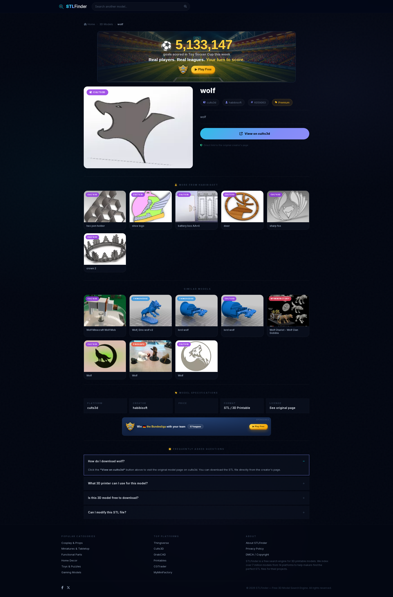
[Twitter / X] (68, 587)
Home (91, 24)
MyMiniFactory (163, 572)
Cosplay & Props (72, 542)
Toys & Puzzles (71, 566)
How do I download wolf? (106, 461)
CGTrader (160, 566)
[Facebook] (62, 587)
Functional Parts (71, 554)
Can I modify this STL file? (107, 512)
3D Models (106, 24)
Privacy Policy (255, 548)
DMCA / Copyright (257, 554)
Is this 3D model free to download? (113, 497)
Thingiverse (161, 542)
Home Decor (69, 560)
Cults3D (159, 548)
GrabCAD (160, 554)
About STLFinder (256, 542)
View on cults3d (257, 134)
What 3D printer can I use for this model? (118, 483)
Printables (160, 560)
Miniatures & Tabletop (75, 548)
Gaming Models (71, 572)
